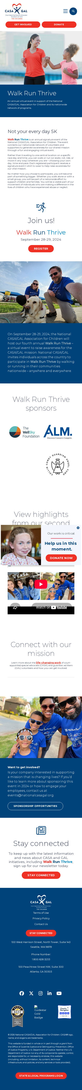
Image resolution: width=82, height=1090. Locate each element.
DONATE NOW (61, 558)
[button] (61, 543)
